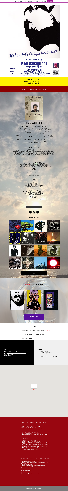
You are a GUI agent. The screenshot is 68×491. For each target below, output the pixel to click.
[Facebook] (30, 212)
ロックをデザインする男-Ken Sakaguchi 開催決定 (35, 334)
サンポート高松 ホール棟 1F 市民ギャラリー (16, 353)
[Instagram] (37, 212)
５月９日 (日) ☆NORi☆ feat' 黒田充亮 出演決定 (35, 330)
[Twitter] (34, 212)
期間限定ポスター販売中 (30, 338)
